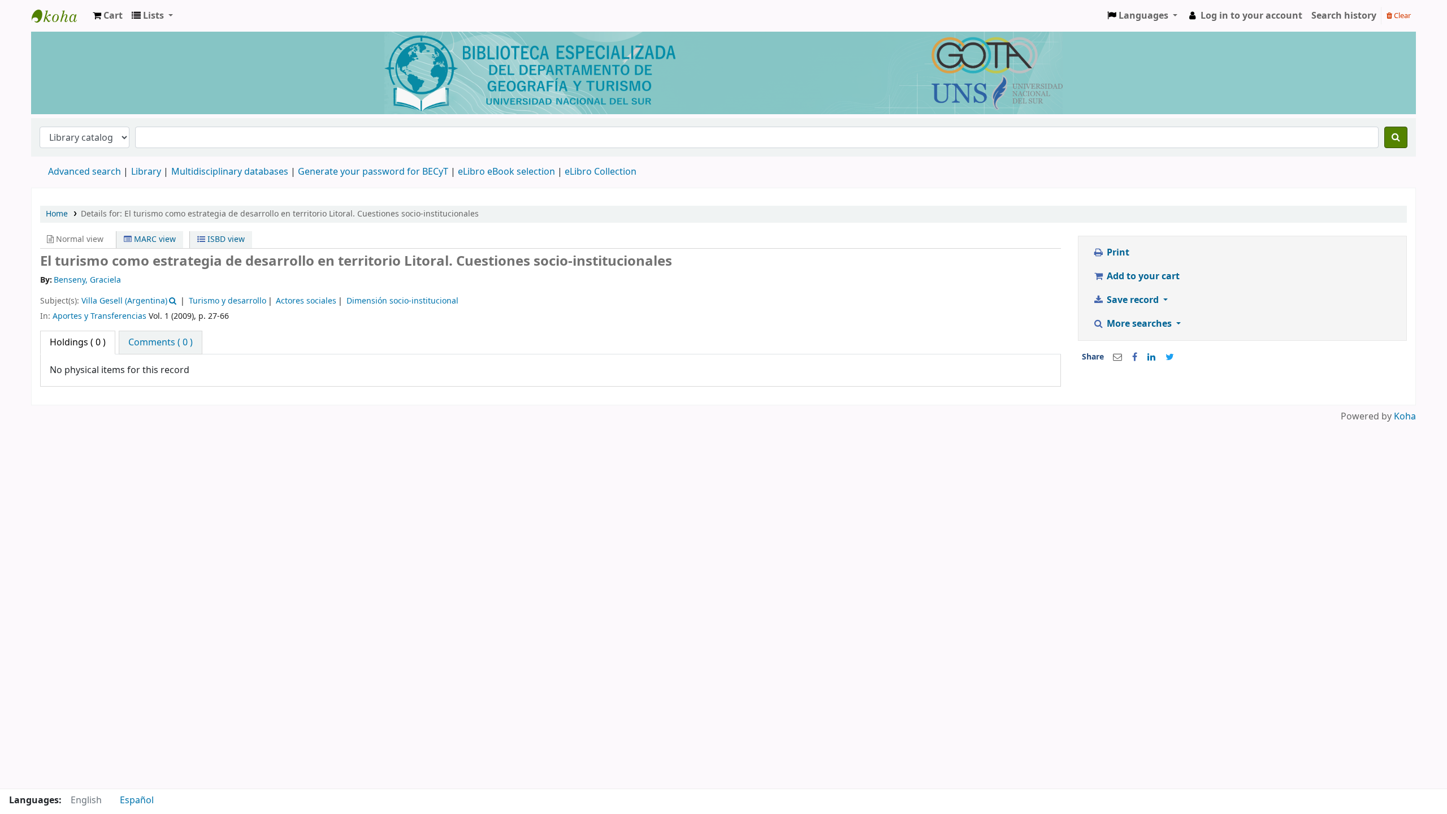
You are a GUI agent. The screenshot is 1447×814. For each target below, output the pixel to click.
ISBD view (225, 239)
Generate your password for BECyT (373, 172)
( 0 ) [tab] (78, 342)
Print (1116, 252)
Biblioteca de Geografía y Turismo (60, 16)
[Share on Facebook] (1134, 357)
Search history (1343, 16)
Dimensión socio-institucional (402, 301)
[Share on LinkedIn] (1151, 357)
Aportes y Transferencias (99, 316)
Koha (1405, 416)
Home (57, 214)
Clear (1401, 15)
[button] (107, 16)
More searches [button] (1139, 324)
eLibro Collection (600, 172)
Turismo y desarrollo (227, 301)
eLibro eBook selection (507, 172)
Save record (1132, 300)
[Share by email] (1117, 357)
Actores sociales (306, 301)
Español (137, 800)
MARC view (154, 239)
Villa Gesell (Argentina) (124, 301)
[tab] (160, 342)
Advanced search (84, 172)
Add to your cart (1142, 276)
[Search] (1395, 137)
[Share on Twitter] (1169, 357)
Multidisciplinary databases (231, 172)
